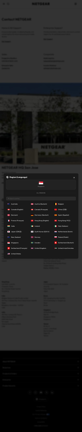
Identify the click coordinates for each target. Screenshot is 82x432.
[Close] (74, 177)
